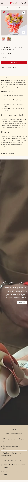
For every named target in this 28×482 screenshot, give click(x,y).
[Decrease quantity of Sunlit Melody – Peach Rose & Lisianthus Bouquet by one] (9, 57)
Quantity (3, 57)
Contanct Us (22, 302)
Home (2, 7)
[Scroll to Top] (25, 474)
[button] (25, 3)
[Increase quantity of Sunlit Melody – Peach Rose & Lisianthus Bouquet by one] (25, 57)
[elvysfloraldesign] (14, 3)
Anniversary (10, 7)
